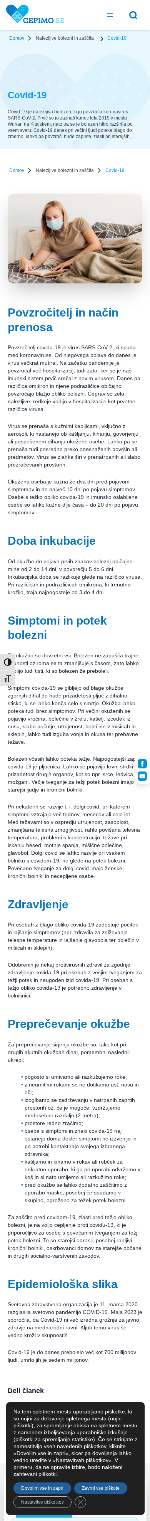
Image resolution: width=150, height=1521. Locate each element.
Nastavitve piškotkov (42, 1502)
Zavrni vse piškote (101, 1488)
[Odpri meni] (110, 15)
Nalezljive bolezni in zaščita (65, 38)
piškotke (115, 1411)
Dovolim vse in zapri (42, 1488)
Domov (16, 38)
